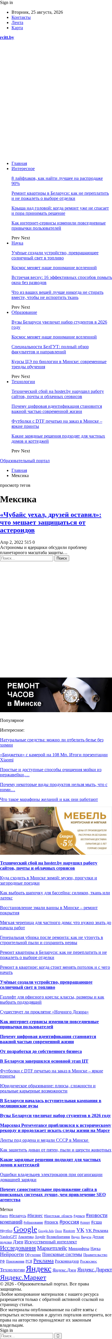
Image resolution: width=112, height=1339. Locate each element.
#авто (4, 1216)
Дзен (18, 1242)
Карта (17, 27)
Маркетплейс (52, 1248)
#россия (69, 1221)
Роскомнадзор (67, 1261)
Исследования (18, 1248)
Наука (17, 243)
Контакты (21, 17)
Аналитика (26, 1237)
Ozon (58, 1230)
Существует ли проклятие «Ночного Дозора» (44, 1011)
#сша (96, 1222)
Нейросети (12, 1254)
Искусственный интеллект (50, 1241)
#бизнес (35, 1215)
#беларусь (17, 1216)
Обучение (33, 1255)
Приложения (15, 1261)
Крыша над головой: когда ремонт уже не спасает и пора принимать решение (60, 211)
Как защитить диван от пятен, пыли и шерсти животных (55, 1149)
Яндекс (38, 1268)
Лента (17, 22)
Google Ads (46, 1230)
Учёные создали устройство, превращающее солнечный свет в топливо (55, 255)
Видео (75, 1236)
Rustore (69, 1231)
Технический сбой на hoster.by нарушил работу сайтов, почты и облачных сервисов (57, 394)
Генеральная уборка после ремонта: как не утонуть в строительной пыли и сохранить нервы (51, 940)
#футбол (6, 1231)
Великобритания (58, 1237)
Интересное (23, 168)
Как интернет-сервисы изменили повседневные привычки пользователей (58, 225)
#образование (33, 1222)
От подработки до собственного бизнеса (41, 1051)
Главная (19, 163)
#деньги (79, 1216)
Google (25, 1229)
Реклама (43, 1260)
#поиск (51, 1222)
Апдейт (40, 1237)
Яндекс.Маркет (23, 1277)
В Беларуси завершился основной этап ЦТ (44, 1061)
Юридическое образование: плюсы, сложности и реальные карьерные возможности (48, 1088)
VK (80, 1230)
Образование (24, 312)
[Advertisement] (56, 100)
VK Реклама (97, 1230)
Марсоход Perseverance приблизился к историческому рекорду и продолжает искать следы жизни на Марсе (55, 1128)
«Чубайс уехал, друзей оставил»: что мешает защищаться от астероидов (50, 522)
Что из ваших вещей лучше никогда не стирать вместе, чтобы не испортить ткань (57, 295)
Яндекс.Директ (94, 1270)
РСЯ (29, 1261)
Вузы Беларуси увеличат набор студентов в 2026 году (55, 1115)
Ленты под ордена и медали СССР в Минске (44, 1140)
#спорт (85, 1222)
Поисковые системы (62, 1254)
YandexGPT (8, 1237)
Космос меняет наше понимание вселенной (54, 267)
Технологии (23, 381)
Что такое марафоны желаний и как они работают (49, 799)
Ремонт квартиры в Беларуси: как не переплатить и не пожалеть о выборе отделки (60, 196)
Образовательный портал (25, 460)
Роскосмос (88, 1261)
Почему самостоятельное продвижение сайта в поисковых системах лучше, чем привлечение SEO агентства (53, 1194)
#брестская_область (58, 1216)
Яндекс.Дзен (64, 1270)
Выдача (86, 1236)
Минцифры (78, 1248)
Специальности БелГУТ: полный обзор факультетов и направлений (50, 349)
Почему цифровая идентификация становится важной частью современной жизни (56, 409)
